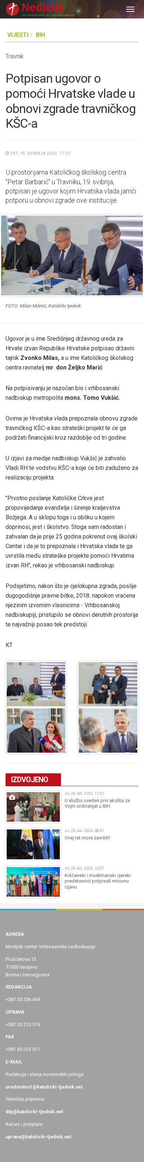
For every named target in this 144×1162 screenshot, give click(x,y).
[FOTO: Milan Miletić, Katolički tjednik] (72, 255)
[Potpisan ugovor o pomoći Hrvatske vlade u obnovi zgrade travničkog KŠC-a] (36, 684)
